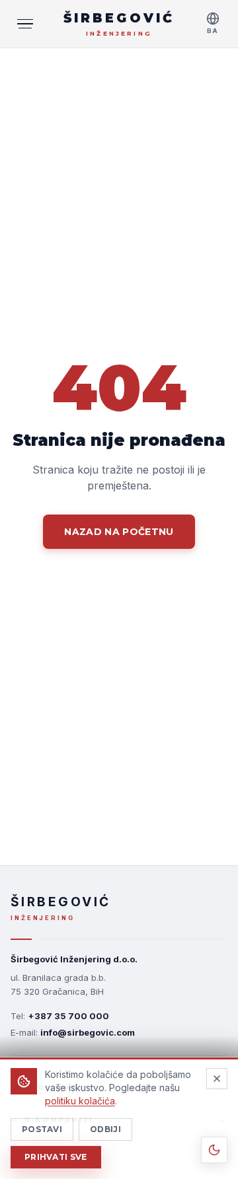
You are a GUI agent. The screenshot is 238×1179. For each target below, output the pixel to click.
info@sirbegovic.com (87, 1032)
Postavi (42, 1129)
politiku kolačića (80, 1100)
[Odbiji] (216, 1078)
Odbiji (105, 1129)
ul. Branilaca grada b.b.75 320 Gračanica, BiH (58, 984)
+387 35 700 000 (68, 1016)
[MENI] (25, 23)
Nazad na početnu (119, 532)
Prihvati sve (55, 1157)
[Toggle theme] (214, 1150)
